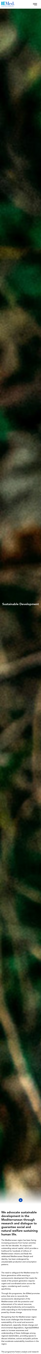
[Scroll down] (21, 1200)
